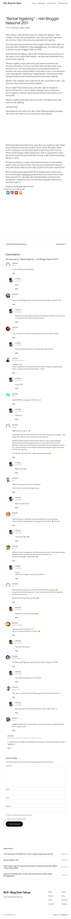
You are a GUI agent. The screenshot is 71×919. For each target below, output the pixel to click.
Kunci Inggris (60, 244)
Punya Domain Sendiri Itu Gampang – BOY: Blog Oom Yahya (24, 738)
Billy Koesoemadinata (18, 360)
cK (13, 296)
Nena (13, 515)
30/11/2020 (10, 736)
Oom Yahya (15, 27)
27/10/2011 (15, 263)
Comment (9, 766)
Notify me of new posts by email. (16, 819)
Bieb (13, 586)
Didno (13, 265)
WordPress (64, 914)
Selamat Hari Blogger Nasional (16, 244)
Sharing (28, 27)
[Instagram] (12, 192)
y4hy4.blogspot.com (38, 47)
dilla (13, 329)
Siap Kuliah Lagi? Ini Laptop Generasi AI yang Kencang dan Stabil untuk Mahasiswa (30, 867)
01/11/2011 (14, 718)
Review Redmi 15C (11, 860)
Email (8, 798)
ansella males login (17, 625)
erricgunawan (16, 689)
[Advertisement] (35, 129)
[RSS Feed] (20, 192)
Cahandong (27, 174)
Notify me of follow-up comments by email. (19, 815)
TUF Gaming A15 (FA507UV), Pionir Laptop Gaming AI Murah (28, 854)
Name (8, 789)
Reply (13, 273)
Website (8, 806)
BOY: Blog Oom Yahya (12, 3)
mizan (14, 396)
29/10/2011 (15, 687)
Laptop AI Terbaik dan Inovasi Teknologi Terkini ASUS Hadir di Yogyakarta (28, 875)
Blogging (22, 27)
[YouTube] (16, 192)
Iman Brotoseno (16, 658)
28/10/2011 (15, 584)
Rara (13, 720)
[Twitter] (8, 192)
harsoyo (14, 427)
